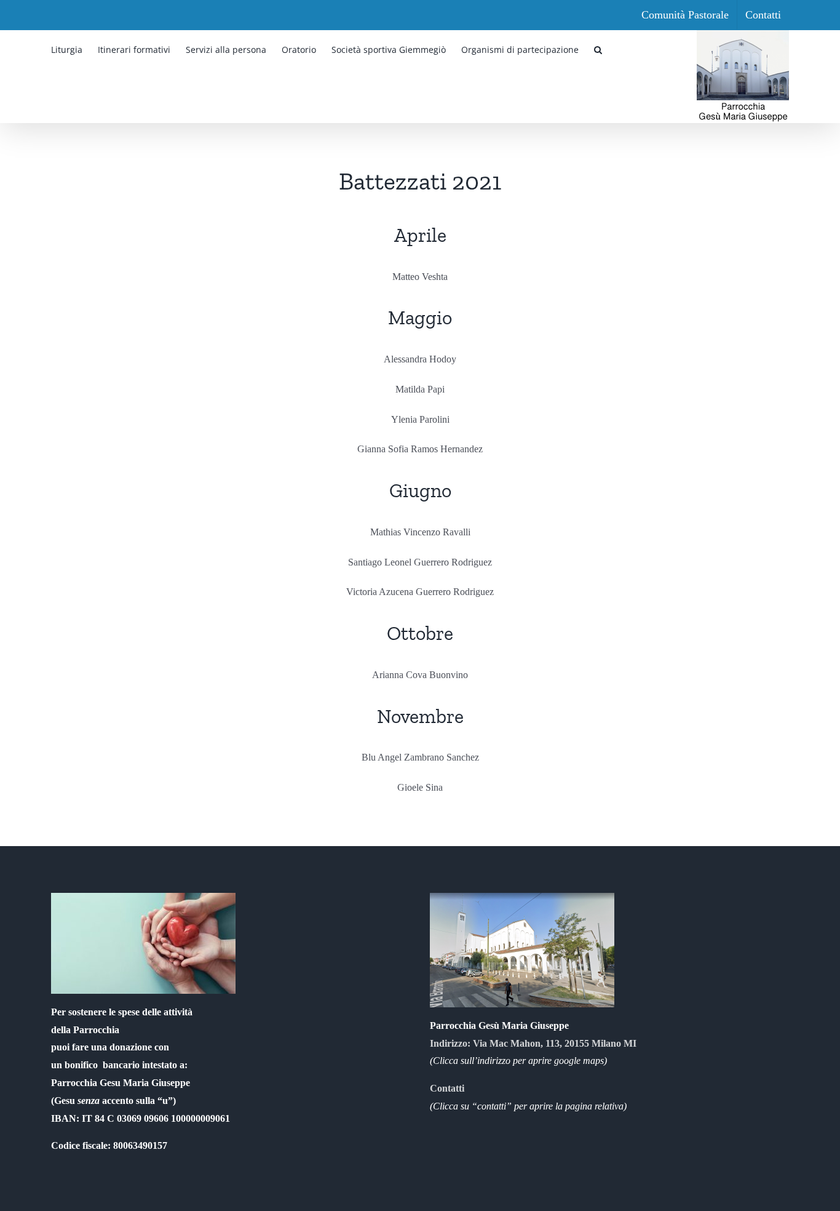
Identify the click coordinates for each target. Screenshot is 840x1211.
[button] (598, 48)
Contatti (447, 1088)
